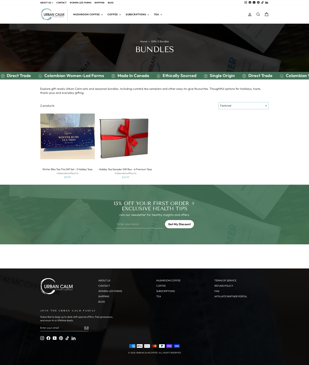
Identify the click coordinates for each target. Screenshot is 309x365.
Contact (61, 2)
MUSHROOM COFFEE (86, 14)
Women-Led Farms (80, 2)
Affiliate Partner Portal (230, 296)
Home (143, 41)
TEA (157, 14)
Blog (111, 2)
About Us (46, 2)
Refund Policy (223, 285)
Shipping (99, 2)
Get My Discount (179, 224)
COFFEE (113, 14)
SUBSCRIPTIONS (136, 14)
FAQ (216, 291)
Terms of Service (225, 280)
